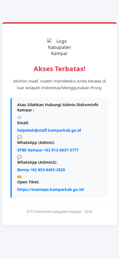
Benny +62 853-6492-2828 (41, 169)
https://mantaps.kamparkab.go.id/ (50, 189)
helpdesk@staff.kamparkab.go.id (49, 130)
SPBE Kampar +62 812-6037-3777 (48, 150)
